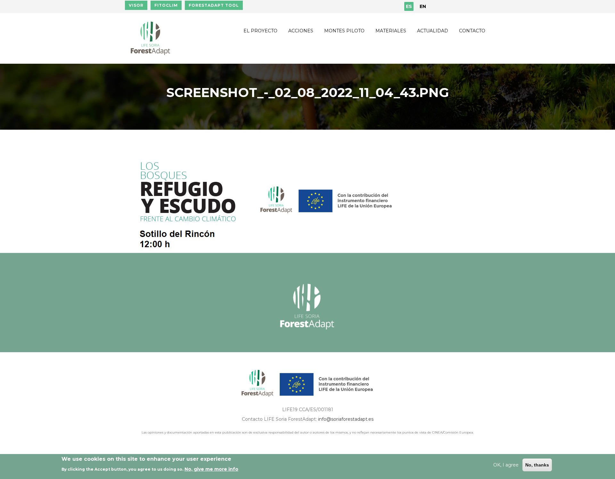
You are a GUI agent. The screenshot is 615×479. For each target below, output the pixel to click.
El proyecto (260, 31)
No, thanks (537, 464)
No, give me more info (211, 469)
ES (409, 6)
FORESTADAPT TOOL (214, 5)
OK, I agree (506, 465)
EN (423, 6)
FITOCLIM (166, 5)
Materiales (390, 31)
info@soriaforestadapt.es (345, 419)
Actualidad (432, 31)
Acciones (300, 31)
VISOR (136, 5)
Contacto (472, 31)
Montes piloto (344, 31)
